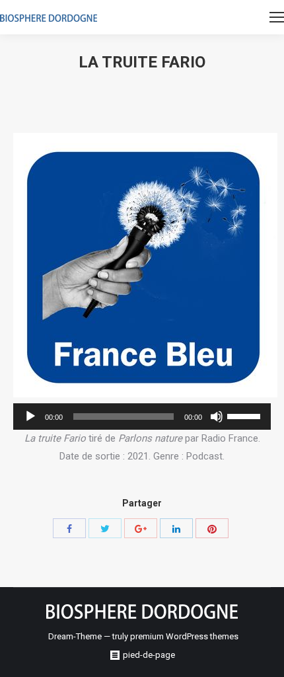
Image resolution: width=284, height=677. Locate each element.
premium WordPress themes (184, 636)
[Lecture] (30, 416)
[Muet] (216, 416)
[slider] (245, 415)
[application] (142, 416)
